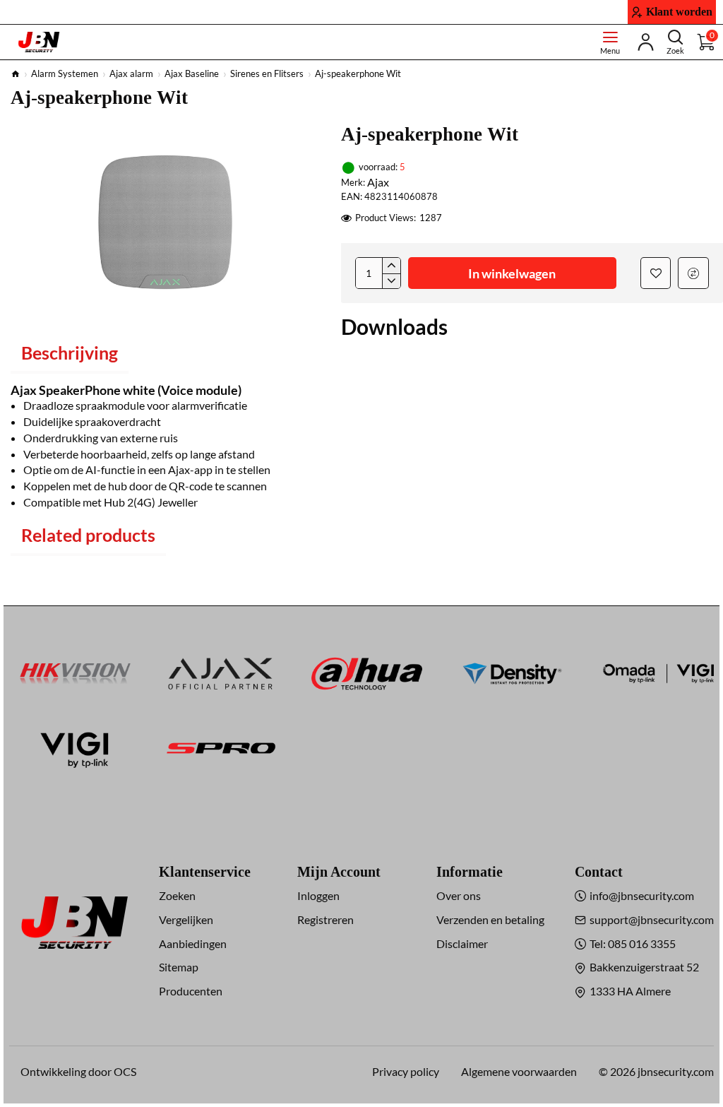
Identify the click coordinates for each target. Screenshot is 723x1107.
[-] (391, 281)
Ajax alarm (131, 73)
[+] (391, 265)
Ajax (378, 182)
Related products (88, 534)
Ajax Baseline (192, 73)
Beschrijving (69, 352)
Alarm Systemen (64, 73)
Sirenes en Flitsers (267, 73)
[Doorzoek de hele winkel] (675, 42)
